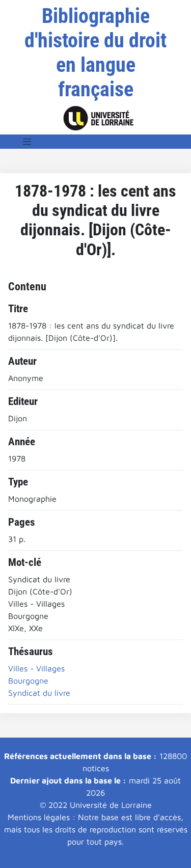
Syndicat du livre (39, 692)
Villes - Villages (36, 668)
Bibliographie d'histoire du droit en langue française (95, 52)
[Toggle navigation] (27, 141)
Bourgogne (28, 680)
